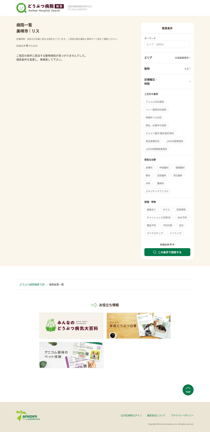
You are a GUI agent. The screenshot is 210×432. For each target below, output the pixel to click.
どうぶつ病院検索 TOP (32, 284)
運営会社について (156, 415)
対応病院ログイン (132, 415)
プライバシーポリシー (182, 415)
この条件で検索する (170, 252)
